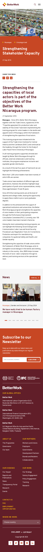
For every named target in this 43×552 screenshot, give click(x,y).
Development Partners (30, 453)
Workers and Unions (29, 443)
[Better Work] (12, 387)
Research (5, 488)
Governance (6, 446)
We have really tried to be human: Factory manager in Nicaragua (21, 311)
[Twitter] (16, 543)
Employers (26, 446)
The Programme (8, 443)
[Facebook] (10, 543)
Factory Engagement (29, 475)
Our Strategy (27, 472)
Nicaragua (5, 306)
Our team (5, 450)
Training (25, 482)
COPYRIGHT (27, 532)
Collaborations (27, 460)
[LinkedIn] (32, 543)
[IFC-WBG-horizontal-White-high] (28, 378)
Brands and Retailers (30, 456)
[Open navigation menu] (39, 4)
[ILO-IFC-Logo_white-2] (8, 378)
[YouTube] (22, 543)
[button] (6, 320)
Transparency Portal (9, 484)
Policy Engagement (29, 479)
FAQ (4, 503)
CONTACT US (7, 500)
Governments (27, 450)
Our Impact (6, 472)
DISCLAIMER (15, 532)
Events (4, 491)
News (4, 481)
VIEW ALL (34, 278)
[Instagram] (27, 543)
